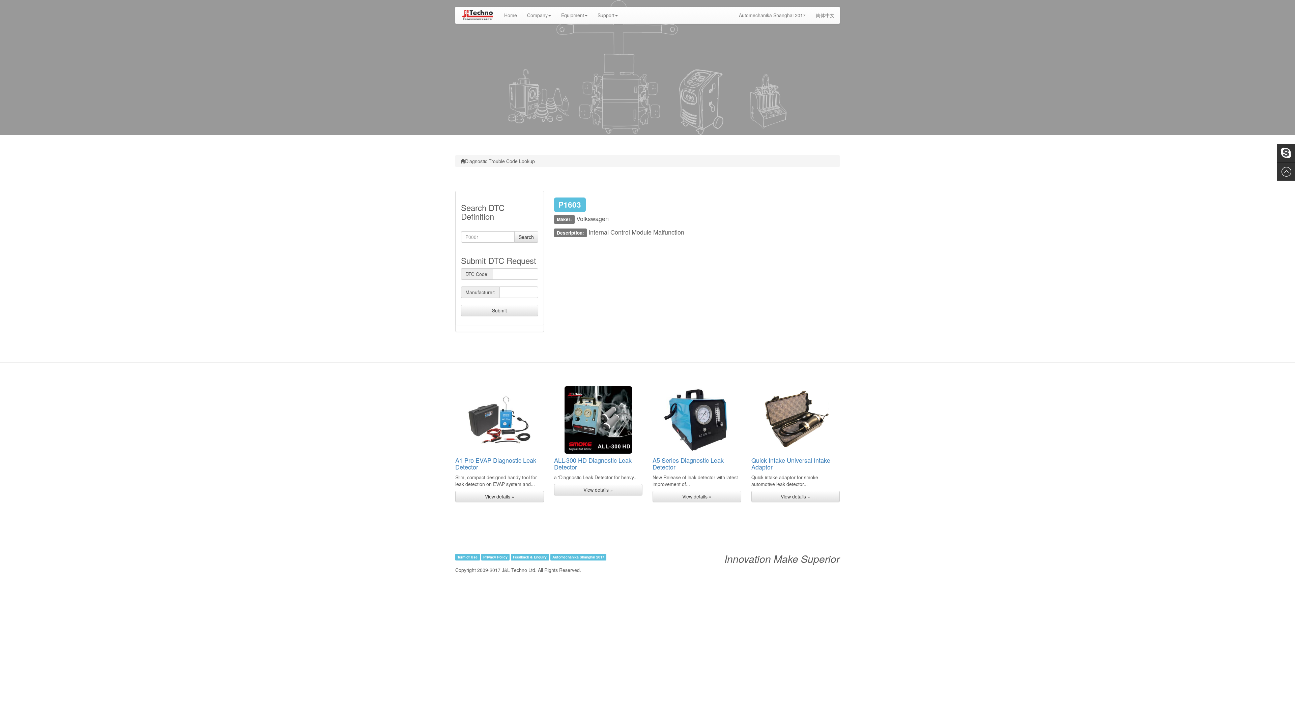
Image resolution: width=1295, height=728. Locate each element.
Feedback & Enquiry (530, 556)
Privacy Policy (495, 556)
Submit (499, 310)
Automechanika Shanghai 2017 (772, 15)
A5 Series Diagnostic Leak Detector (688, 463)
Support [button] (606, 15)
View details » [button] (499, 496)
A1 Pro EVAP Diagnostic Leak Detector (495, 463)
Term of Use (467, 556)
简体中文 (825, 15)
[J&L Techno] (477, 15)
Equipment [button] (572, 15)
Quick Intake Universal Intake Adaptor (790, 463)
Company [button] (537, 15)
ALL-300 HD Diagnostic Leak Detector (593, 463)
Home (513, 15)
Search (526, 237)
